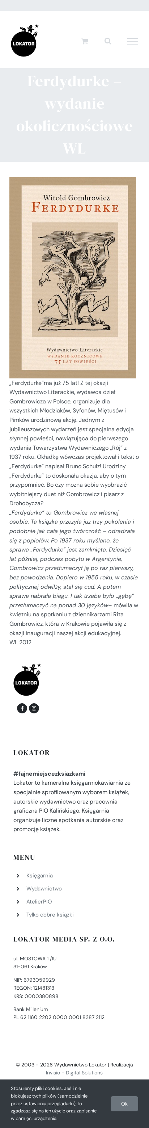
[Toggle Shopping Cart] (84, 41)
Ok (124, 1103)
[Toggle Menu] (132, 41)
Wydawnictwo (44, 888)
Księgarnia (39, 875)
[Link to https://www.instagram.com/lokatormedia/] (34, 708)
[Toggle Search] (108, 41)
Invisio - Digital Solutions (74, 1072)
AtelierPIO (39, 901)
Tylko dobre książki (50, 914)
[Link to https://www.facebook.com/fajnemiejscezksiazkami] (22, 708)
